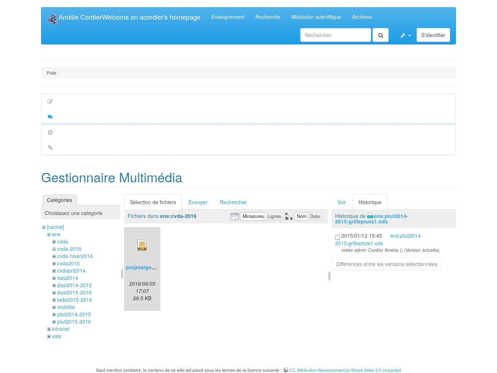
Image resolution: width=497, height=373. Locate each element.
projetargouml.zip (148, 267)
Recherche (268, 16)
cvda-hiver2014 (75, 255)
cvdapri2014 (71, 270)
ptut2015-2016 (74, 321)
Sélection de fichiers (153, 202)
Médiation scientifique (316, 16)
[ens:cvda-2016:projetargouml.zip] (142, 245)
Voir (341, 202)
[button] (405, 35)
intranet (60, 328)
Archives (362, 16)
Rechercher (233, 202)
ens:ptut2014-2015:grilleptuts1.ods (371, 218)
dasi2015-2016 (74, 292)
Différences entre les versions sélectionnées (386, 263)
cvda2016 (68, 263)
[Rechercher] (381, 35)
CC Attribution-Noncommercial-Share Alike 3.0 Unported (345, 370)
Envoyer (197, 202)
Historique (370, 202)
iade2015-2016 (74, 299)
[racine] (55, 226)
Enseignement (227, 16)
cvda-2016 (69, 248)
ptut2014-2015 (74, 314)
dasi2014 (67, 277)
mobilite (66, 306)
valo (56, 336)
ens (56, 234)
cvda (62, 241)
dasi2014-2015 (74, 285)
